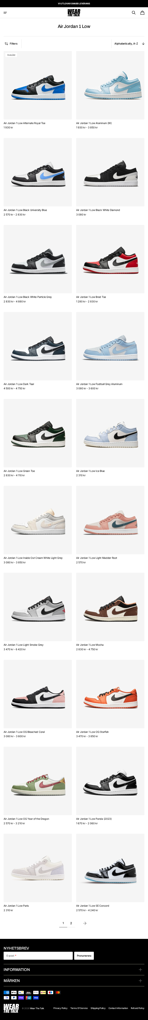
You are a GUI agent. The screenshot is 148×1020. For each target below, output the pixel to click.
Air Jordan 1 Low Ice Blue (90, 470)
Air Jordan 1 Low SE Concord (92, 905)
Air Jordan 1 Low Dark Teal (19, 384)
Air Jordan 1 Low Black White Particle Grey (28, 296)
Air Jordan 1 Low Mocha (90, 644)
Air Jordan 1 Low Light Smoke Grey (23, 644)
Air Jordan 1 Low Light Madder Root (96, 557)
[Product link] (38, 90)
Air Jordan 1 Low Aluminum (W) (94, 123)
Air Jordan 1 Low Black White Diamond (98, 209)
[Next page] (85, 923)
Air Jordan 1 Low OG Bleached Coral (24, 731)
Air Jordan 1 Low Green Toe (19, 470)
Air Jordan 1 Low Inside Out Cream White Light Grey (33, 557)
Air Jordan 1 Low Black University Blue (25, 209)
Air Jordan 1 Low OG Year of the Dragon (26, 818)
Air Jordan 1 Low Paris (16, 905)
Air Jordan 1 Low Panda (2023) (94, 818)
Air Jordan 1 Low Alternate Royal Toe (24, 123)
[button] (5, 13)
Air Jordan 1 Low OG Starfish (92, 731)
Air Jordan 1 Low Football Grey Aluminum (99, 384)
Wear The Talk (37, 1008)
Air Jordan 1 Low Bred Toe (91, 296)
